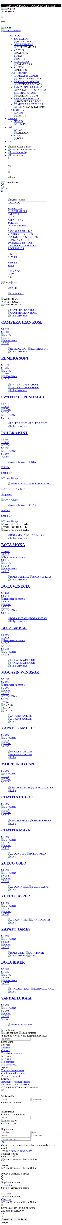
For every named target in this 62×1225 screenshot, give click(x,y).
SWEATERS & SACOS (26, 98)
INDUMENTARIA (18, 73)
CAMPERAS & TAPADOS (28, 104)
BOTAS (18, 55)
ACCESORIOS (16, 110)
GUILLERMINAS (23, 44)
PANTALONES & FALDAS (29, 87)
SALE (11, 127)
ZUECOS (19, 67)
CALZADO (14, 35)
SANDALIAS (21, 38)
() (25, 152)
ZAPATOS (19, 50)
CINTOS (18, 112)
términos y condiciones (20, 1151)
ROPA (17, 135)
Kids (10, 141)
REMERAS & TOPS (25, 92)
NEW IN (12, 118)
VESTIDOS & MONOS (26, 81)
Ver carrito (6, 1185)
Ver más (5, 456)
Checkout (6, 1199)
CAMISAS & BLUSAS (26, 75)
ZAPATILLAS (21, 61)
